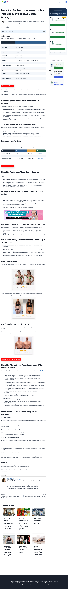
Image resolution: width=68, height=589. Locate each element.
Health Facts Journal (18, 479)
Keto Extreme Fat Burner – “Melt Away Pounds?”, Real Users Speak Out (11, 496)
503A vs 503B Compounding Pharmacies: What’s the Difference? (37, 522)
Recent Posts (7, 475)
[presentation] (9, 512)
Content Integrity (36, 584)
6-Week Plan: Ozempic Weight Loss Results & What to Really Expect (23, 549)
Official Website (40, 153)
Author (3, 475)
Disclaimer (42, 584)
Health (38, 2)
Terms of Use (48, 584)
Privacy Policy (30, 584)
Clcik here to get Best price (7, 85)
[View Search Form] (65, 2)
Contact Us (24, 584)
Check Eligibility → (58, 84)
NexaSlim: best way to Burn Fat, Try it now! (11, 359)
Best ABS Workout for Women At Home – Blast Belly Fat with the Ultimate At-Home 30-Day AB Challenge (38, 551)
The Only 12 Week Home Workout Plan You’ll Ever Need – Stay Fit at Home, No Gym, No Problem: (8, 523)
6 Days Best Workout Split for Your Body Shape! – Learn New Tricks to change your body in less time (8, 551)
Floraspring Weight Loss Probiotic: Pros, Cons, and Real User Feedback (35, 496)
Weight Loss (60, 2)
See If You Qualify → (59, 68)
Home (29, 2)
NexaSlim (17, 44)
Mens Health (44, 2)
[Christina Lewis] (4, 480)
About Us (19, 584)
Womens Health (52, 2)
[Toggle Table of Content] (43, 31)
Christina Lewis (10, 478)
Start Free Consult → (58, 76)
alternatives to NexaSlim (39, 370)
